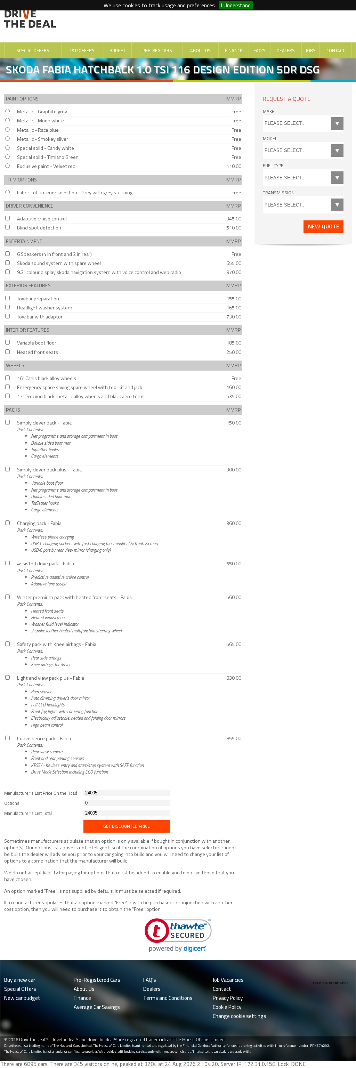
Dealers (286, 50)
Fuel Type (273, 165)
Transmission (278, 192)
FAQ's (259, 50)
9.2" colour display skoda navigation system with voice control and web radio (99, 272)
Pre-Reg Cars (157, 50)
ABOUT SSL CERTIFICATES (330, 983)
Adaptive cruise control (42, 218)
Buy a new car (19, 980)
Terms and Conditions (168, 998)
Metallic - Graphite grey (42, 111)
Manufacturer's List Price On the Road (40, 793)
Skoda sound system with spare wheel (59, 263)
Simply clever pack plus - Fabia (67, 489)
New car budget (22, 998)
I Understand (236, 5)
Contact (335, 50)
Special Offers (32, 50)
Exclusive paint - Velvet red (46, 166)
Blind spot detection (39, 228)
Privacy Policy (228, 998)
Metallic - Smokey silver (42, 139)
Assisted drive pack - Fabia (53, 573)
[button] (178, 935)
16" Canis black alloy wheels (46, 378)
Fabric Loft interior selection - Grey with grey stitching (74, 192)
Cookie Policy (227, 1007)
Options (11, 803)
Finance (233, 50)
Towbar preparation (38, 298)
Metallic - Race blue (38, 130)
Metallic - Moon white (40, 120)
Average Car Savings (97, 1007)
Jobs (311, 50)
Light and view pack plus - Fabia (71, 701)
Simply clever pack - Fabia (67, 439)
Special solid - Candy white (45, 148)
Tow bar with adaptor (40, 317)
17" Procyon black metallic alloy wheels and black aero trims (81, 396)
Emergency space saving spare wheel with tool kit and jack (79, 387)
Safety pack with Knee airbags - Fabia (56, 654)
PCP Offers (82, 50)
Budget (118, 50)
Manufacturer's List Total (28, 813)
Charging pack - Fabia (87, 536)
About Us (200, 50)
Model (270, 138)
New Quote (323, 226)
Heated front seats (37, 352)
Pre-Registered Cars (97, 980)
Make (268, 111)
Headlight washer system (44, 308)
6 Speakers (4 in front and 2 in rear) (54, 254)
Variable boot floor (36, 343)
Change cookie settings (239, 1016)
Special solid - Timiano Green (48, 157)
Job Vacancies (228, 980)
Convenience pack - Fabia (80, 755)
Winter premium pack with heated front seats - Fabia (74, 613)
